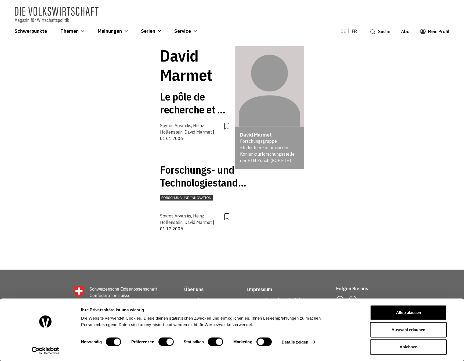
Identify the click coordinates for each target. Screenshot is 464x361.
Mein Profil (439, 31)
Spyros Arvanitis (175, 125)
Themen (69, 31)
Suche (384, 31)
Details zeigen (295, 341)
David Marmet (198, 132)
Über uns (194, 289)
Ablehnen (409, 347)
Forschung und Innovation (186, 197)
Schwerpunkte (31, 31)
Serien (148, 31)
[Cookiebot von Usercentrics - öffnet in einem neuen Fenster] (45, 350)
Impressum (259, 289)
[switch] (166, 341)
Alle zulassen (408, 312)
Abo (405, 31)
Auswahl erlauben (408, 329)
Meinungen (110, 31)
